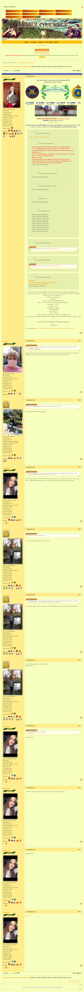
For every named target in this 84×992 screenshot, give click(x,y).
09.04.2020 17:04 (31, 660)
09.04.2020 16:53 (31, 400)
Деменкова (6, 468)
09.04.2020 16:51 (31, 340)
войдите (47, 248)
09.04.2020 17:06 (31, 849)
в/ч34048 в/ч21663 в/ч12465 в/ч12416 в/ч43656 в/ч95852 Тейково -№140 (56, 328)
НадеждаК (6, 530)
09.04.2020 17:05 (31, 725)
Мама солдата (8, 66)
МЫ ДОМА (32, 280)
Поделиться (26, 77)
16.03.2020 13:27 (31, 76)
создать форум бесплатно (74, 981)
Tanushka (5, 341)
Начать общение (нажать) (42, 52)
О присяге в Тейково (53, 122)
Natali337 (5, 401)
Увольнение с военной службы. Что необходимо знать (43, 282)
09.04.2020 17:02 (31, 594)
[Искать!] (82, 7)
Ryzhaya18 (6, 77)
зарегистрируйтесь (29, 62)
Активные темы (42, 45)
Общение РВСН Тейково (21, 66)
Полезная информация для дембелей (38, 284)
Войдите (20, 62)
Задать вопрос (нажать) (42, 50)
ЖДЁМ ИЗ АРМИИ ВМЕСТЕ (29, 16)
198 (14, 70)
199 (16, 70)
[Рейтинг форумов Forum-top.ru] (42, 57)
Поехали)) (28, 915)
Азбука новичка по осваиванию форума (39, 136)
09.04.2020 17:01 (31, 529)
